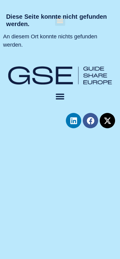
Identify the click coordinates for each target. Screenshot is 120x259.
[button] (60, 21)
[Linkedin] (73, 120)
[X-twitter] (107, 120)
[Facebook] (90, 120)
